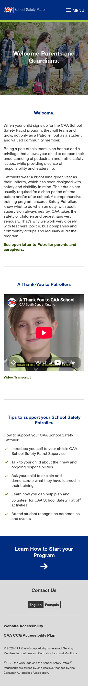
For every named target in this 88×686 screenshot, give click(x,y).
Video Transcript (17, 377)
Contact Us (44, 590)
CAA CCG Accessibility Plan (29, 635)
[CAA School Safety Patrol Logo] (25, 10)
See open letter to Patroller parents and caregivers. (40, 247)
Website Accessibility (23, 625)
